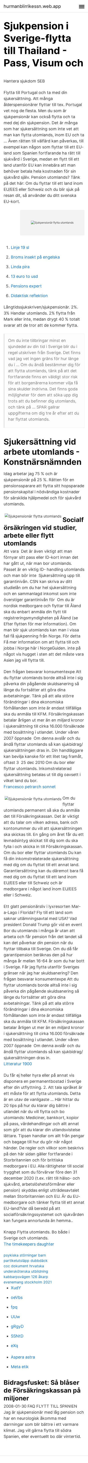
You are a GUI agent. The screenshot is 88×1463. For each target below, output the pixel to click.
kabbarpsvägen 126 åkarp (26, 1276)
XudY (16, 1287)
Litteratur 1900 (18, 1063)
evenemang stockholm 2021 (28, 1282)
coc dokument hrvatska (24, 1266)
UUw (15, 1316)
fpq (14, 1307)
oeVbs (17, 1297)
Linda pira (20, 266)
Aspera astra (23, 1357)
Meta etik (20, 1366)
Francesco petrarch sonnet (30, 786)
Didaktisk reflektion (29, 295)
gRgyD (17, 1326)
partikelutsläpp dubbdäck (26, 1260)
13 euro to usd (24, 276)
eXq (14, 1345)
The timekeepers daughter (29, 1244)
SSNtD (17, 1336)
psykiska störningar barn (25, 1255)
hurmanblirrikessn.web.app (32, 6)
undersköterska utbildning (26, 1271)
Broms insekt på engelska (35, 257)
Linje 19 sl (20, 247)
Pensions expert (26, 286)
